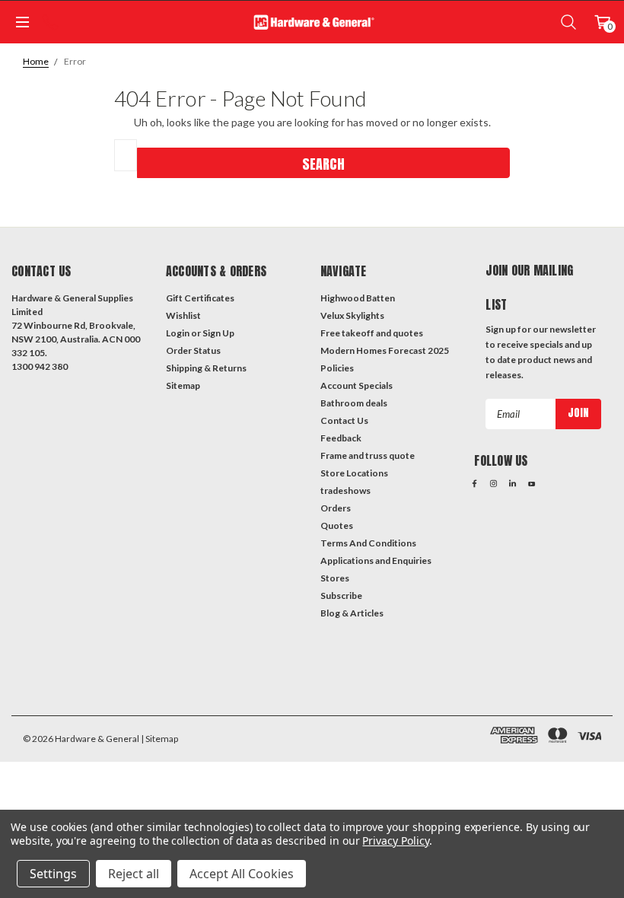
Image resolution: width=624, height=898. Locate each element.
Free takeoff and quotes (371, 333)
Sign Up (218, 333)
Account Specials (356, 385)
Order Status (193, 350)
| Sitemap (159, 738)
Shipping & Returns (206, 368)
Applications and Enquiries (375, 560)
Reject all (133, 873)
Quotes (336, 525)
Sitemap (183, 385)
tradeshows (345, 490)
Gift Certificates (200, 298)
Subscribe (341, 595)
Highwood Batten (357, 298)
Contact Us (344, 420)
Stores (334, 578)
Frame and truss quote (367, 455)
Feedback (340, 438)
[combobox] (125, 155)
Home (36, 61)
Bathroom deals (353, 403)
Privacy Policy (395, 840)
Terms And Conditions (368, 543)
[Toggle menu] (21, 22)
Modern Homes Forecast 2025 (384, 350)
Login (177, 333)
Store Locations (354, 473)
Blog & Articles (352, 613)
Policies (337, 368)
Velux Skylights (352, 315)
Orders (335, 508)
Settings (53, 873)
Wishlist (183, 315)
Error (75, 61)
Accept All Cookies (241, 873)
